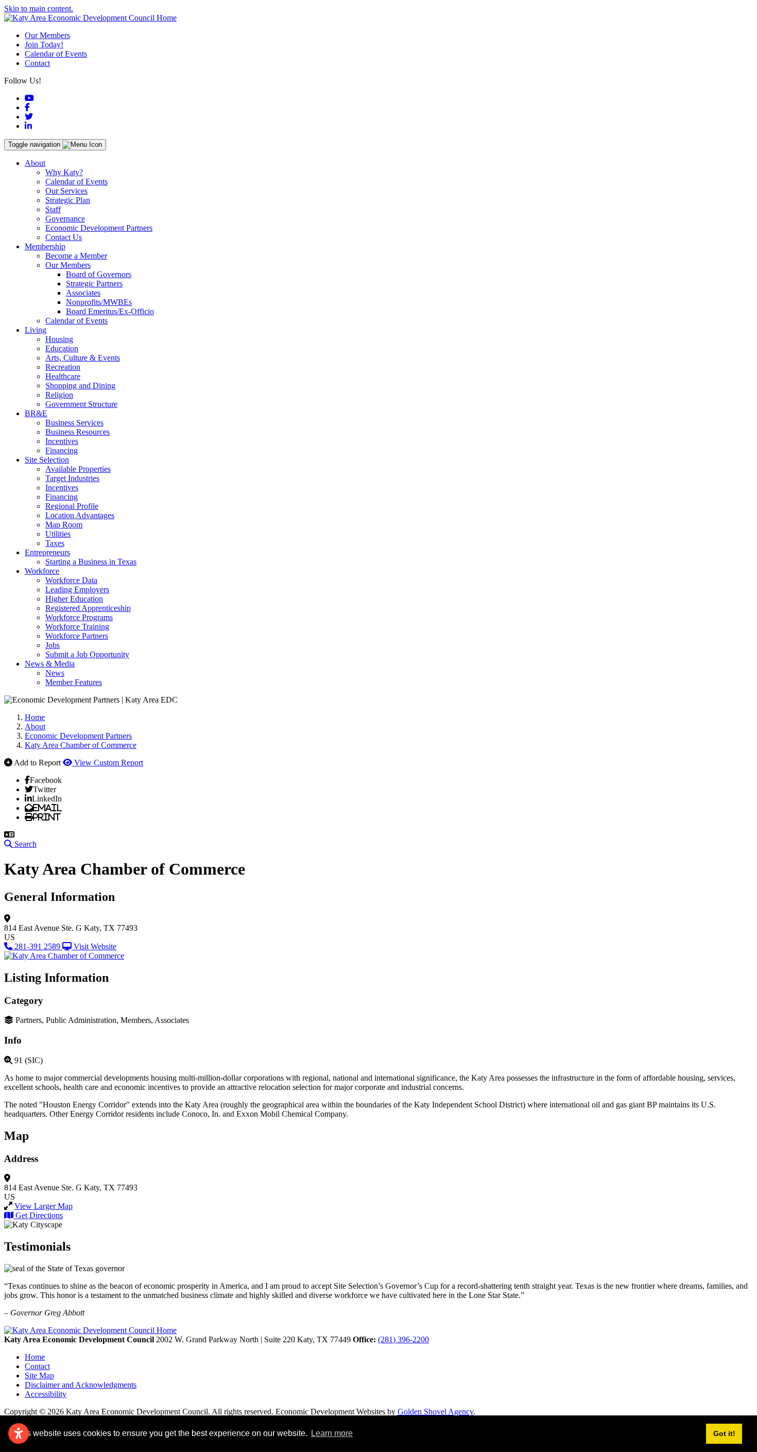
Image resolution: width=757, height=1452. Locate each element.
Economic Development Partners (98, 228)
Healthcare (62, 376)
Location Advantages (79, 515)
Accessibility (45, 1394)
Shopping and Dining (80, 385)
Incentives (61, 441)
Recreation (62, 367)
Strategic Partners (94, 283)
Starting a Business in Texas (90, 561)
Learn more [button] (332, 1433)
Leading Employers (77, 589)
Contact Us (63, 237)
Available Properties (78, 469)
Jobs (52, 645)
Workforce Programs (79, 617)
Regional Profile (71, 506)
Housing (59, 339)
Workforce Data (71, 580)
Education (61, 348)
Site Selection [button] (47, 459)
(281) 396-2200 (403, 1339)
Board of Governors (98, 274)
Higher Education (74, 598)
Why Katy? (64, 172)
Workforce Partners (76, 635)
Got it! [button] (724, 1433)
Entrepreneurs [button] (47, 552)
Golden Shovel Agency (435, 1411)
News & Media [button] (50, 663)
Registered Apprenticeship (88, 608)
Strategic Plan (67, 200)
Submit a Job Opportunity (87, 654)
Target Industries (72, 478)
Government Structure (81, 404)
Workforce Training (77, 626)
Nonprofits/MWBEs (99, 302)
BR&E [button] (36, 413)
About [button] (35, 163)
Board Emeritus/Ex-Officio (110, 311)
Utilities (58, 533)
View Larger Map (43, 1206)
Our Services (66, 190)
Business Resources (77, 432)
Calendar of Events (56, 53)
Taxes (54, 543)
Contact (37, 63)
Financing (61, 450)
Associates (83, 292)
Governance (65, 218)
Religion (59, 394)
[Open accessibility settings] (18, 1433)
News (54, 673)
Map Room (63, 524)
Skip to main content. (38, 8)
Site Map (39, 1375)
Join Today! (44, 44)
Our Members (47, 35)
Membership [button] (45, 246)
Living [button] (35, 330)
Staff (53, 209)
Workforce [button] (42, 571)
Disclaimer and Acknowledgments (80, 1384)
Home (35, 1357)
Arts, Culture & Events (82, 357)
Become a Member (76, 255)
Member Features (73, 682)
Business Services (74, 422)
